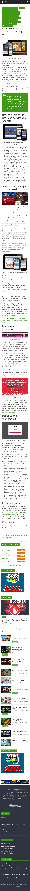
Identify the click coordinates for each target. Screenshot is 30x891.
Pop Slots (24, 541)
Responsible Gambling (7, 827)
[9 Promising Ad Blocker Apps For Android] (15, 601)
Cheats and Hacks (5, 822)
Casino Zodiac (5, 561)
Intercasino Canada (17, 687)
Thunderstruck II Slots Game (19, 740)
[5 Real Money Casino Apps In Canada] (6, 706)
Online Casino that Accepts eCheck (10, 10)
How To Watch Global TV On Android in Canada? (19, 732)
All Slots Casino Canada (7, 848)
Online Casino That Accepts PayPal (10, 20)
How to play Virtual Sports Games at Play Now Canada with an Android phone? (14, 320)
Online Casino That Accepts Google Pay (11, 12)
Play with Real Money (7, 25)
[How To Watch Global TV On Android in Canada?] (6, 731)
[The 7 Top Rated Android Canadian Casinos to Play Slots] (6, 647)
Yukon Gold (5, 558)
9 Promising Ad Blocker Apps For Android (15, 621)
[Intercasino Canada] (6, 687)
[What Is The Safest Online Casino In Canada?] (6, 659)
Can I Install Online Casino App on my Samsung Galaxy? (15, 537)
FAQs (4, 617)
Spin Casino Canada (7, 555)
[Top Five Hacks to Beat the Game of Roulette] (6, 718)
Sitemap (3, 834)
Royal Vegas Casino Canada (8, 846)
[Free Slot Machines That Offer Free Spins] (6, 697)
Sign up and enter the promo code (12, 400)
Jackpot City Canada (6, 843)
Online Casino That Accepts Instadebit (11, 14)
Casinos (4, 8)
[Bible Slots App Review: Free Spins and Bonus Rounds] (6, 678)
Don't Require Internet (13, 8)
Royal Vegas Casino (7, 553)
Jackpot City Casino (6, 550)
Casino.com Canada (17, 637)
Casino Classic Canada (6, 851)
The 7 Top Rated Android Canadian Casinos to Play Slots (19, 648)
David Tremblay (15, 37)
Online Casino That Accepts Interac (10, 16)
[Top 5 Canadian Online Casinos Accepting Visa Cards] (6, 669)
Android (25, 63)
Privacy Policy (4, 832)
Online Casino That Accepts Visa (10, 23)
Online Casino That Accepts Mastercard (11, 18)
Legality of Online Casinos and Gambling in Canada (14, 824)
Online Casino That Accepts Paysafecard (11, 22)
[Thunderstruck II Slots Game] (6, 739)
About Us (3, 817)
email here (15, 512)
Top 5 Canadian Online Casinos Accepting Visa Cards (20, 670)
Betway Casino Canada (7, 853)
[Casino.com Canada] (6, 636)
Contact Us (3, 829)
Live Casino (21, 8)
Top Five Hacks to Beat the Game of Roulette (18, 720)
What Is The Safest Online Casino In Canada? (18, 660)
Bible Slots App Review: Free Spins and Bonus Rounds (19, 679)
